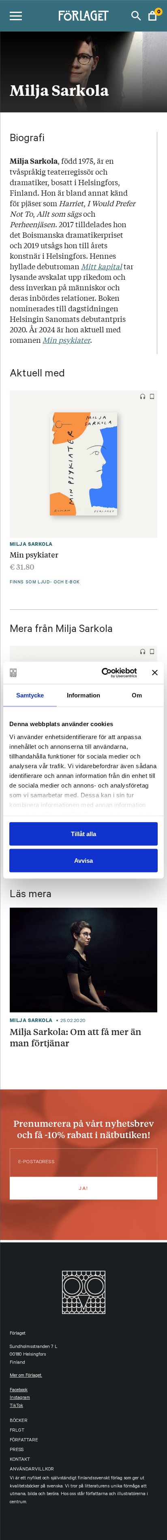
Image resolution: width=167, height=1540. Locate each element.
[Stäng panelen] (155, 673)
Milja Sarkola (31, 544)
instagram (20, 1398)
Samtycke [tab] (30, 695)
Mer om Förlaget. (26, 1376)
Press (17, 1450)
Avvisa (83, 860)
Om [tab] (137, 695)
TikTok (16, 1406)
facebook (19, 1390)
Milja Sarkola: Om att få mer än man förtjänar (75, 1037)
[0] (152, 16)
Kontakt (20, 1460)
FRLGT (17, 1431)
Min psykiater (34, 554)
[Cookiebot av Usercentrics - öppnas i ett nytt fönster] (103, 673)
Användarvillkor (32, 1469)
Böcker (19, 1421)
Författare (24, 1440)
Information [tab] (83, 695)
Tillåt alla (83, 833)
